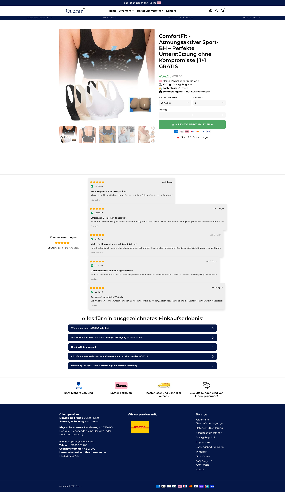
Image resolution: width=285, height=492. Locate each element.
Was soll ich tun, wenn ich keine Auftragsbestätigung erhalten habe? (106, 337)
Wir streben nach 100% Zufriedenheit (90, 328)
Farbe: (168, 97)
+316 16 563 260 (78, 445)
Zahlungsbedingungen (210, 447)
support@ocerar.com (81, 441)
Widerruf (201, 451)
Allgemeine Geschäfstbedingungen (210, 421)
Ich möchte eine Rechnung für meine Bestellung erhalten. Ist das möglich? (109, 356)
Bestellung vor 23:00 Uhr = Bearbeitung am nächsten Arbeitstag (104, 366)
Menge (163, 109)
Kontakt (171, 10)
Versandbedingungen (209, 432)
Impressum (203, 442)
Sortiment (126, 10)
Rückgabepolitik (206, 437)
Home (112, 10)
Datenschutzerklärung (209, 428)
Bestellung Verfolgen (150, 10)
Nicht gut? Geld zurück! (83, 347)
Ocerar (79, 486)
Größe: (198, 97)
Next (150, 76)
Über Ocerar (203, 456)
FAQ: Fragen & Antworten (204, 463)
